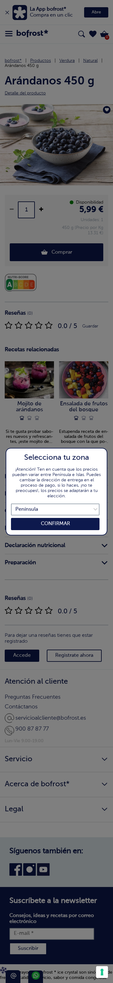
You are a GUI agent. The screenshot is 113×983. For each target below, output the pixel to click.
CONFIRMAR (55, 523)
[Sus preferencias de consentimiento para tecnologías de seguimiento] (102, 972)
